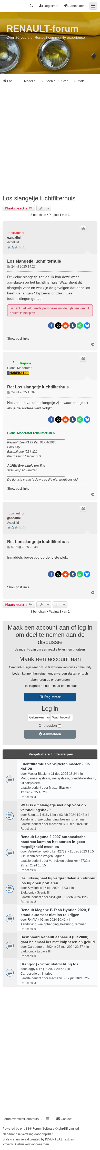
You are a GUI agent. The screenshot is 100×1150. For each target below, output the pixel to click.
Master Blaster (38, 774)
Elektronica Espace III (36, 951)
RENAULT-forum (42, 28)
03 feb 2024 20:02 (78, 824)
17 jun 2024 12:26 (78, 978)
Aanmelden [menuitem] (76, 6)
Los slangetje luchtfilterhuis (39, 198)
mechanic (56, 824)
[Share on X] (58, 325)
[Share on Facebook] (51, 325)
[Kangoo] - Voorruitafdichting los (49, 964)
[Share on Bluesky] (87, 325)
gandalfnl (14, 237)
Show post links (18, 338)
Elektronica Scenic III (35, 892)
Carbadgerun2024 (41, 947)
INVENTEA (53, 1139)
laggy (31, 969)
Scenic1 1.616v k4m (42, 815)
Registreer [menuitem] (51, 6)
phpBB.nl (48, 1134)
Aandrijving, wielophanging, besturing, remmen (53, 819)
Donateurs (31, 1119)
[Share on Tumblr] (72, 325)
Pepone (25, 363)
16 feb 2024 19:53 (76, 897)
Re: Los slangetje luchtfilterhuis (38, 387)
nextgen (68, 1139)
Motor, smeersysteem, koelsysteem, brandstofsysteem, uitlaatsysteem (58, 781)
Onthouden (48, 725)
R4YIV (32, 919)
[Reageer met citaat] (83, 228)
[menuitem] (64, 1119)
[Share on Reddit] (65, 325)
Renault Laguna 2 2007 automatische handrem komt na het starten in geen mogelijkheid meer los (53, 842)
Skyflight (33, 888)
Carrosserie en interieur (37, 973)
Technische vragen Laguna (45, 856)
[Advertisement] (50, 141)
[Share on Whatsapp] (80, 325)
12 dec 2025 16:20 (34, 792)
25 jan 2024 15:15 (33, 865)
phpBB (24, 1128)
